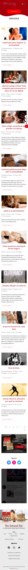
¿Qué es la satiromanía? (14, 211)
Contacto (20, 539)
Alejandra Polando (7, 48)
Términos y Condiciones (14, 552)
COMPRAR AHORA (14, 11)
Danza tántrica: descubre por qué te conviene (14, 400)
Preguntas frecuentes (14, 558)
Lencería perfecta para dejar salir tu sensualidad (14, 170)
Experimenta (14, 536)
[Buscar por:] (24, 4)
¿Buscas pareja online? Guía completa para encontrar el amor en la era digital (14, 88)
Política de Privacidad (14, 555)
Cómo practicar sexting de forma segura (14, 247)
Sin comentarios (7, 96)
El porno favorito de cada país (14, 327)
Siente (10, 534)
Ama (16, 534)
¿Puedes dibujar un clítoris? (14, 285)
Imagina (5, 50)
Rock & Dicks (14, 368)
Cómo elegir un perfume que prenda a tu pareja (14, 127)
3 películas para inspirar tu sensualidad (14, 43)
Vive (5, 534)
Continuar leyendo (8, 65)
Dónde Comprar (9, 539)
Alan (4, 94)
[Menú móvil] (22, 4)
